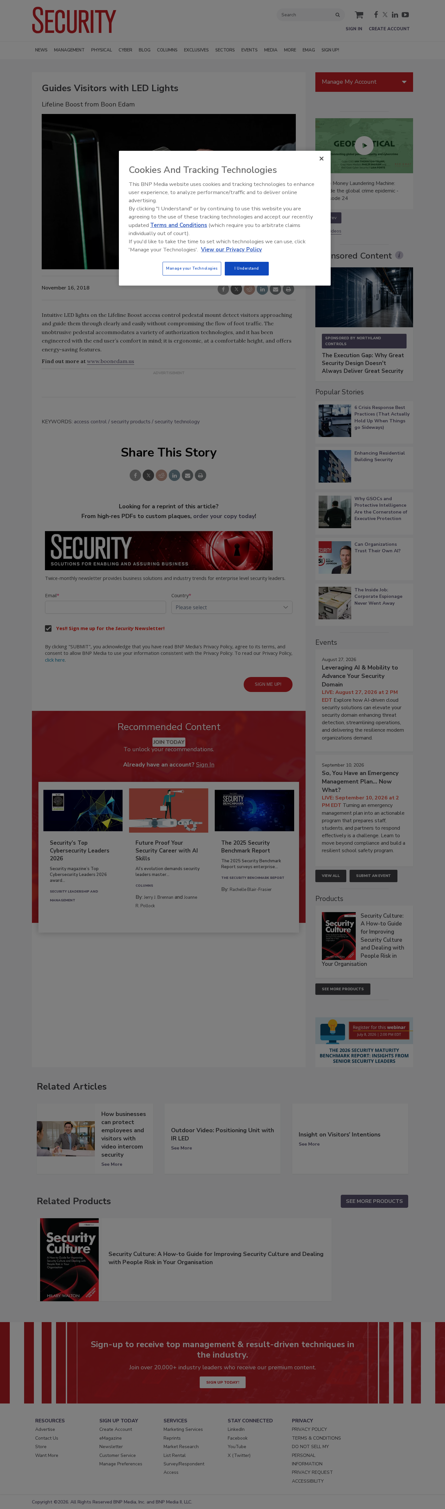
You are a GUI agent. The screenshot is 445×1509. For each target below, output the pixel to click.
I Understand (247, 268)
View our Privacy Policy (231, 249)
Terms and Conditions (178, 225)
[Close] (321, 158)
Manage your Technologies (192, 268)
